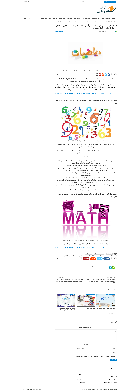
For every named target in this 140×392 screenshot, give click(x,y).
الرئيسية (113, 18)
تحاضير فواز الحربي (106, 18)
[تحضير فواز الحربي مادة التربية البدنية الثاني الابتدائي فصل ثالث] (66, 300)
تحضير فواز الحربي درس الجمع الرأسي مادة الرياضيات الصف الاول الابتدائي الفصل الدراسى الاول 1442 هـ (98, 255)
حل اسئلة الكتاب (95, 18)
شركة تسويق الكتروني (111, 379)
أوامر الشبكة (26, 389)
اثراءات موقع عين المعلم (79, 18)
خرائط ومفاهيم (62, 18)
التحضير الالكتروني (112, 376)
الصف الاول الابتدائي (109, 253)
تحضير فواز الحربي (89, 253)
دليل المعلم (55, 18)
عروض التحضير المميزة (46, 18)
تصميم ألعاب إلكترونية (79, 379)
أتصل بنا (101, 1)
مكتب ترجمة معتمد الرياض (110, 382)
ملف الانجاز (82, 374)
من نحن (96, 1)
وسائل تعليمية (113, 374)
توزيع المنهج (69, 18)
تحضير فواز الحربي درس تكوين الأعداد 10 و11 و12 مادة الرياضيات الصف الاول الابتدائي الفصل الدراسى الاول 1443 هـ (101, 281)
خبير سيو (51, 374)
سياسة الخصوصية (89, 1)
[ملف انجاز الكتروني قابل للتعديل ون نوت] (105, 300)
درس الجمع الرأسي (74, 255)
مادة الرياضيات (67, 255)
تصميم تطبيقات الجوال (79, 376)
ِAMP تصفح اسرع (80, 1)
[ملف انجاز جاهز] (86, 300)
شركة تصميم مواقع (34, 389)
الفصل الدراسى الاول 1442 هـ (99, 253)
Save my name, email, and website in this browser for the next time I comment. (95, 356)
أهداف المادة (87, 18)
